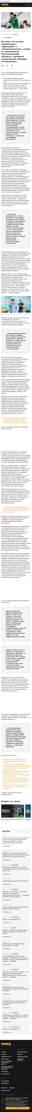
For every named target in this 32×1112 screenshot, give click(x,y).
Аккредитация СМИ (22, 1056)
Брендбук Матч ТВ (6, 1056)
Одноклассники (5, 1090)
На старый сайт (24, 1)
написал (25, 361)
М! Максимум (5, 1083)
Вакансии (20, 1054)
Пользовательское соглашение (7, 1094)
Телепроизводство (22, 1052)
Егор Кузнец (8, 37)
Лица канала (4, 1071)
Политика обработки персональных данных (6, 1063)
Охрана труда (5, 1059)
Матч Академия (5, 1074)
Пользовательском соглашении (13, 1101)
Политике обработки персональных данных (16, 1100)
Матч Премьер (5, 1081)
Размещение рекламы (20, 1059)
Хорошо (17, 1108)
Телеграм (11, 1087)
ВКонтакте (4, 1087)
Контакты (3, 1054)
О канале (3, 1052)
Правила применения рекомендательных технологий (7, 1068)
